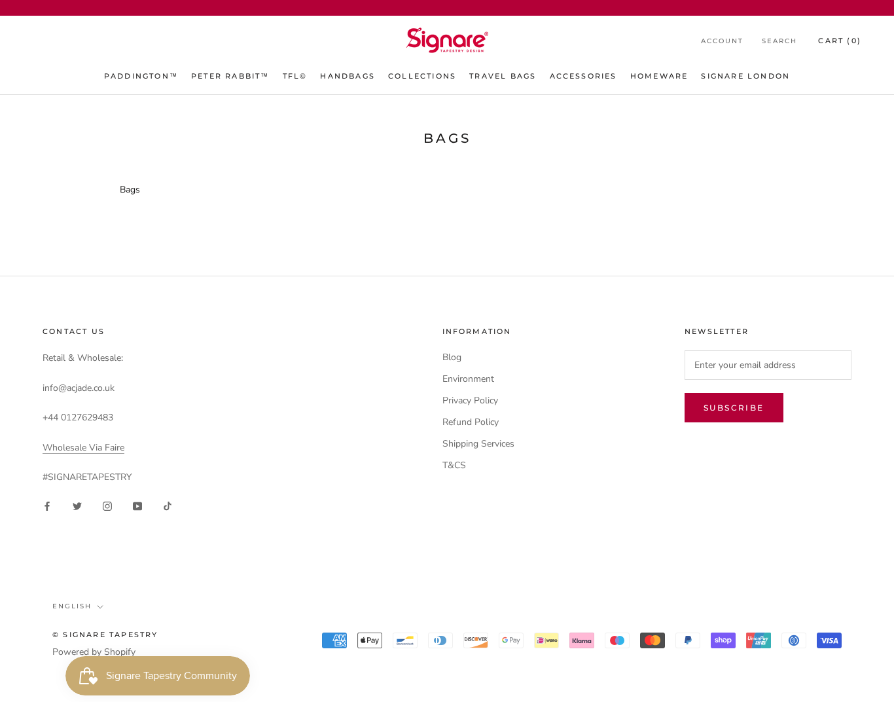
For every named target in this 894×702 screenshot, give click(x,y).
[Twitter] (77, 505)
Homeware (659, 76)
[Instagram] (107, 505)
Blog (451, 357)
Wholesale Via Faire (83, 447)
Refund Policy (470, 422)
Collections (422, 76)
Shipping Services (478, 443)
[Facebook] (47, 505)
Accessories (583, 76)
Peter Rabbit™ (230, 76)
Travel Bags (502, 76)
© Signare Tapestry (105, 634)
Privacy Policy (470, 400)
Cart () (839, 40)
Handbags (347, 76)
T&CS (454, 465)
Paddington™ (141, 76)
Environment (468, 379)
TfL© (295, 76)
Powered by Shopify (93, 652)
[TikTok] (167, 505)
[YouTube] (137, 505)
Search (779, 41)
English (72, 606)
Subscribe (734, 408)
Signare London (745, 76)
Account (722, 41)
